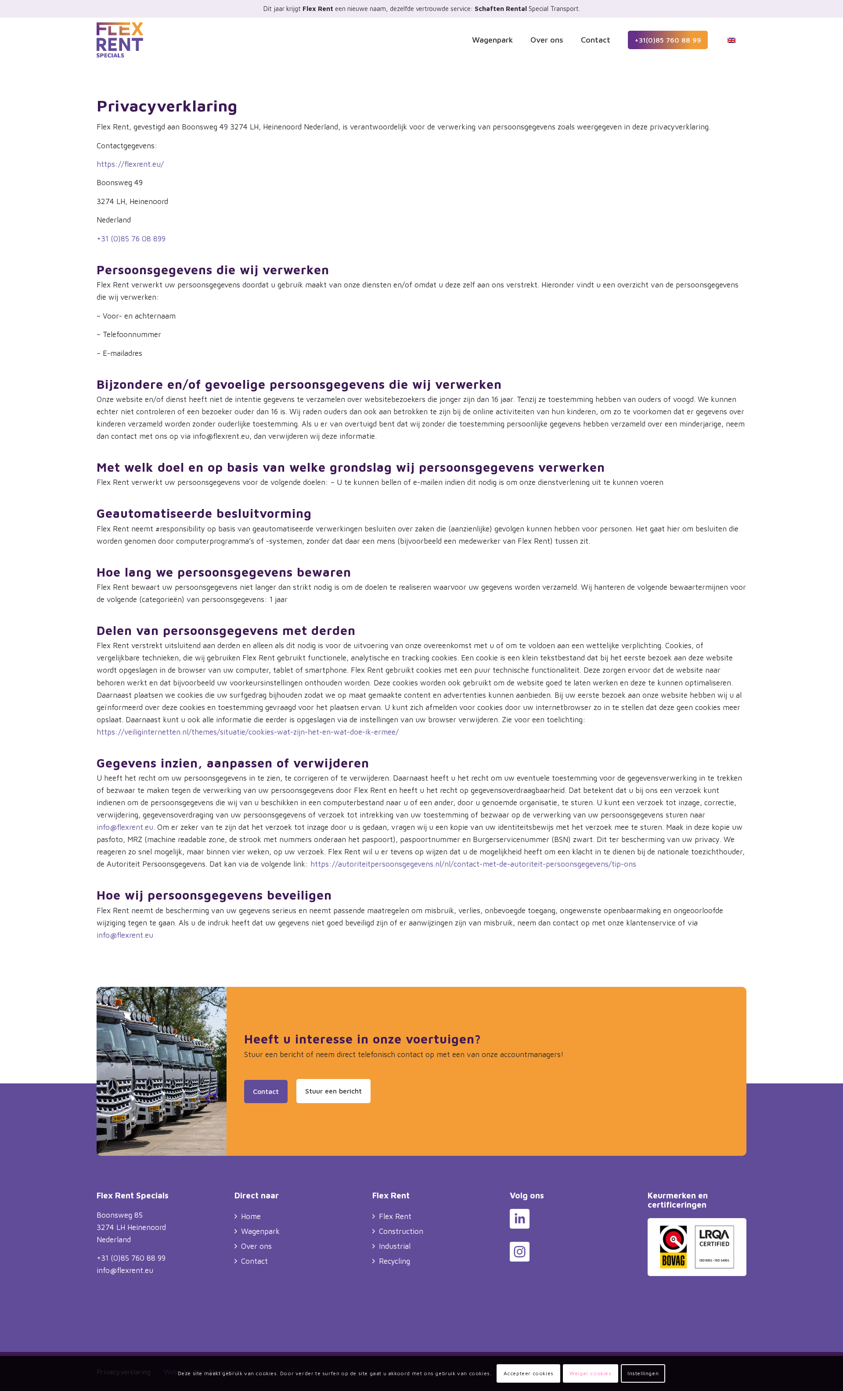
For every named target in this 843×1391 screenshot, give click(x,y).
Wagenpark (260, 1231)
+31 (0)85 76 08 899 (131, 238)
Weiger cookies (590, 1373)
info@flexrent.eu (125, 827)
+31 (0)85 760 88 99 (131, 1258)
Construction (401, 1231)
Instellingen (643, 1373)
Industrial (395, 1246)
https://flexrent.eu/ (130, 164)
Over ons (256, 1246)
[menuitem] (492, 40)
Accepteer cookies (529, 1373)
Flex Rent (395, 1216)
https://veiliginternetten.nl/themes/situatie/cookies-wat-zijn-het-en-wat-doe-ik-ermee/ (248, 732)
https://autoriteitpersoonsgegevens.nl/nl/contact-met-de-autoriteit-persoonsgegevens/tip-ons (473, 864)
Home (251, 1216)
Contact (254, 1261)
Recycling (394, 1261)
